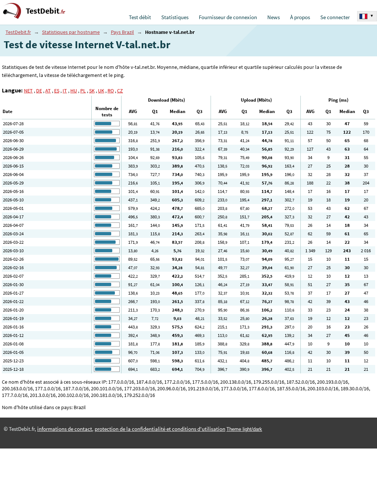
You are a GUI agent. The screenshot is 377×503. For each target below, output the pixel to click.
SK (92, 90)
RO (111, 90)
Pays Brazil (122, 32)
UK (101, 90)
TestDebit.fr (18, 32)
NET (28, 90)
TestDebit (45, 11)
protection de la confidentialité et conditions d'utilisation (160, 429)
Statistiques (174, 17)
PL (83, 90)
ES (56, 90)
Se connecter (335, 17)
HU (73, 90)
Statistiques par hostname (71, 32)
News (273, 17)
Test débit (140, 17)
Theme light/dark (244, 429)
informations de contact (64, 429)
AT (48, 90)
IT (65, 90)
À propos (300, 17)
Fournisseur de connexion (228, 17)
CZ (120, 90)
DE (39, 90)
